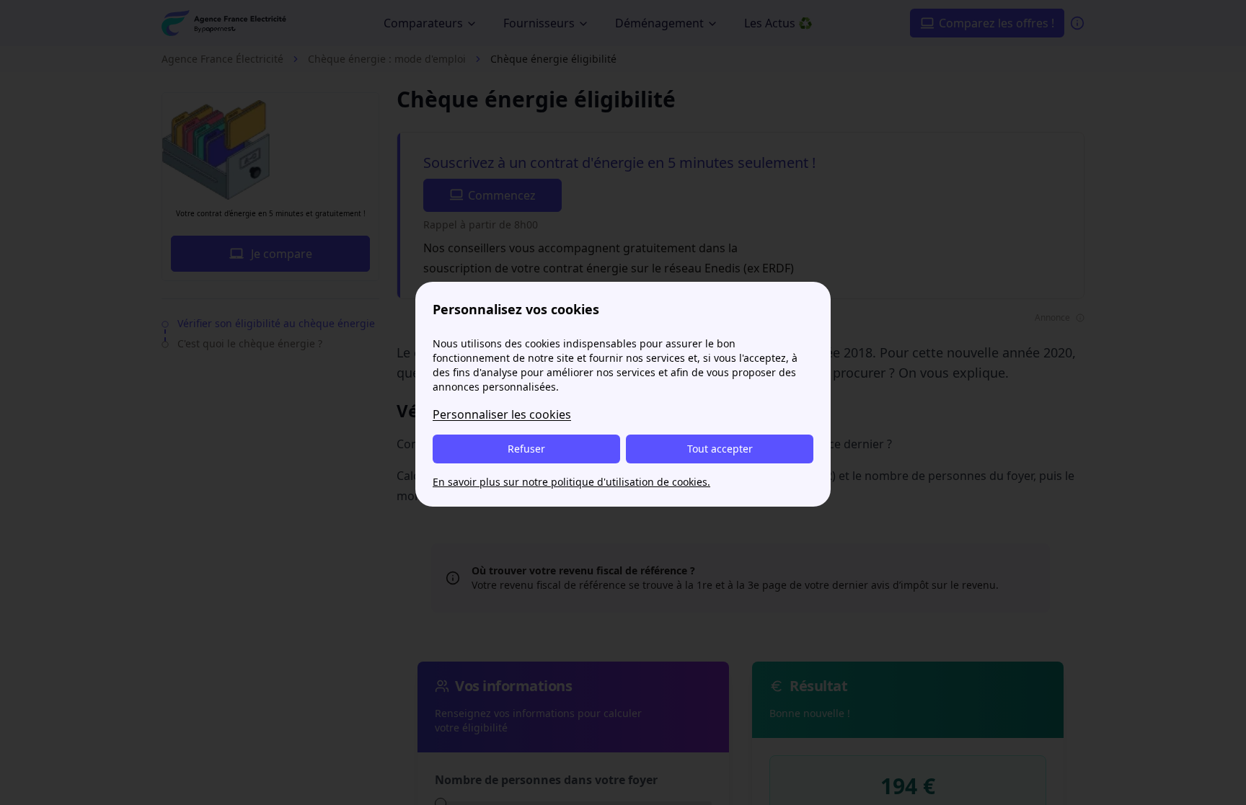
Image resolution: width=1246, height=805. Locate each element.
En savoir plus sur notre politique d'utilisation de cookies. (571, 482)
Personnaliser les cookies (502, 414)
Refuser (526, 448)
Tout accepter (720, 448)
